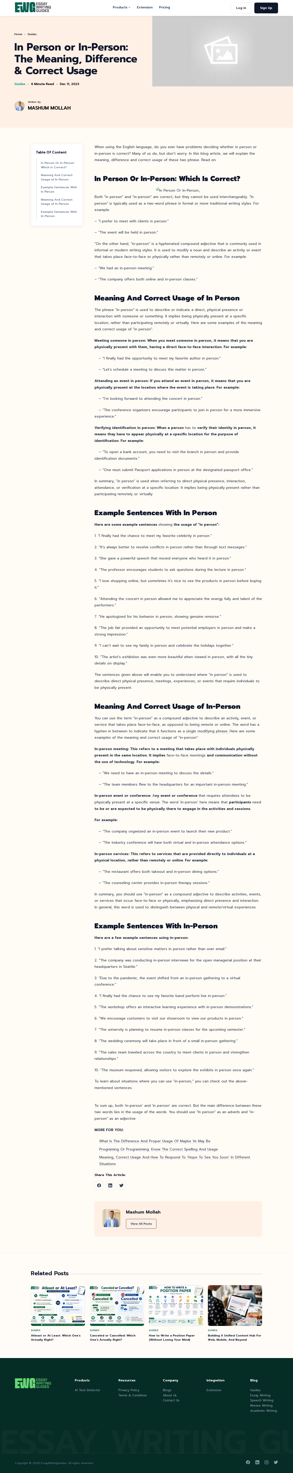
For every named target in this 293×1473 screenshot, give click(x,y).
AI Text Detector (87, 1390)
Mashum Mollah (49, 108)
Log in (241, 8)
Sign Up (266, 8)
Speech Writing (261, 1400)
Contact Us (171, 1400)
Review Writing (261, 1405)
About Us (170, 1395)
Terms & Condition (132, 1395)
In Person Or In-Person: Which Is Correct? (58, 165)
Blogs (167, 1390)
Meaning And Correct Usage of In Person (57, 177)
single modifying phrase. (208, 731)
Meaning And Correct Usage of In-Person (57, 201)
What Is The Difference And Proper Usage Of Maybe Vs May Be (154, 1141)
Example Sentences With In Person (59, 189)
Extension (145, 7)
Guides (32, 34)
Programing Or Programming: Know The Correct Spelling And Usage (158, 1149)
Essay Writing (260, 1395)
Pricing (164, 7)
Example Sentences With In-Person (59, 214)
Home (18, 34)
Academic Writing (263, 1410)
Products (120, 7)
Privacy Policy (129, 1390)
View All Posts (141, 1224)
